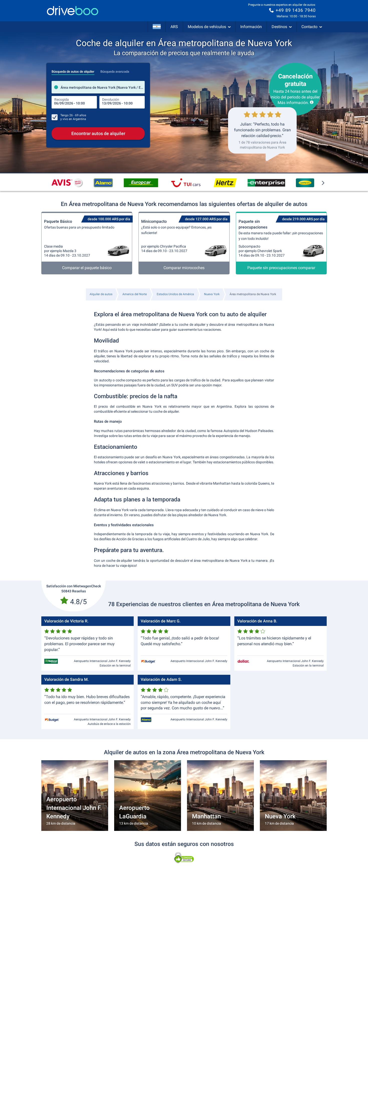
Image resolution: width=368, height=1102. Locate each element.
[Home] (72, 11)
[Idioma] (156, 27)
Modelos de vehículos (207, 26)
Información (251, 26)
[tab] (73, 70)
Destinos (279, 26)
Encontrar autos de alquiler (98, 133)
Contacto (309, 26)
